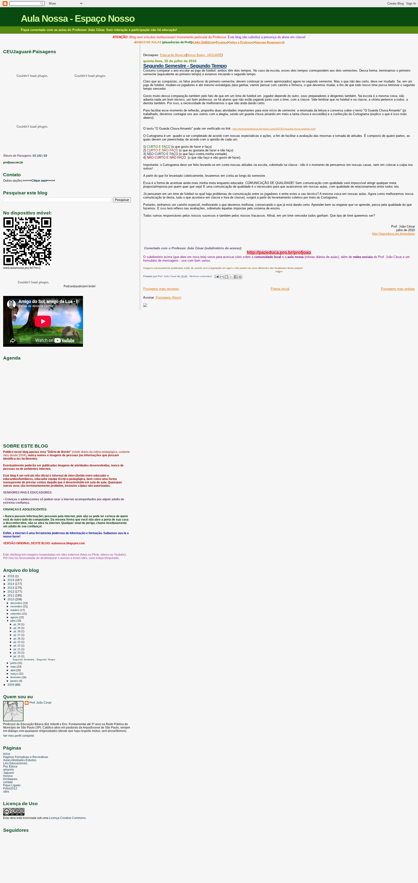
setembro (16, 613)
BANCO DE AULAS (148, 42)
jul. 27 (17, 634)
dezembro (16, 603)
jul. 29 (17, 627)
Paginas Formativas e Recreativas (25, 756)
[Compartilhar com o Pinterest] (240, 276)
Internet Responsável (269, 42)
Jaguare (8, 772)
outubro (15, 610)
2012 (11, 591)
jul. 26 (17, 638)
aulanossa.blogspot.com (68, 543)
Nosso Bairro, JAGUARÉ (204, 55)
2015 (11, 579)
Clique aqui (39, 180)
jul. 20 (17, 652)
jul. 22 (17, 645)
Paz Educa (10, 766)
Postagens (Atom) (168, 297)
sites (6, 791)
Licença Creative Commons (67, 818)
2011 (11, 595)
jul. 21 (17, 649)
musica (8, 775)
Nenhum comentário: (201, 276)
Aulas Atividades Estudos (19, 760)
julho (13, 620)
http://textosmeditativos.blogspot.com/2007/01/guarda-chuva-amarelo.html (273, 128)
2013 (11, 587)
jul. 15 (17, 656)
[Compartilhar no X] (231, 276)
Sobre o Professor (241, 42)
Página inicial (280, 289)
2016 (11, 576)
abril (13, 670)
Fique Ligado (12, 785)
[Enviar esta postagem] (216, 276)
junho (13, 663)
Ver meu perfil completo (18, 735)
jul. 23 (17, 641)
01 (34, 155)
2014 (11, 583)
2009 (11, 684)
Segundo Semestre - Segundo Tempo (185, 65)
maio (13, 666)
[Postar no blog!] (226, 276)
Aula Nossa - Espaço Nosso (77, 18)
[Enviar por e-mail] (221, 276)
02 (39, 155)
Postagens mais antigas (398, 289)
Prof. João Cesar (41, 702)
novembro (16, 606)
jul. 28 (17, 631)
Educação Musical (173, 55)
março (14, 673)
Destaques (10, 778)
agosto (14, 617)
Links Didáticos (203, 42)
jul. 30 (17, 624)
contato (8, 782)
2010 (11, 599)
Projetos (221, 42)
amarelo (8, 769)
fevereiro (16, 677)
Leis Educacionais (15, 763)
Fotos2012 (10, 788)
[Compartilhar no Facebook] (235, 276)
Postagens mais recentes (161, 289)
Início (6, 753)
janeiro (14, 680)
